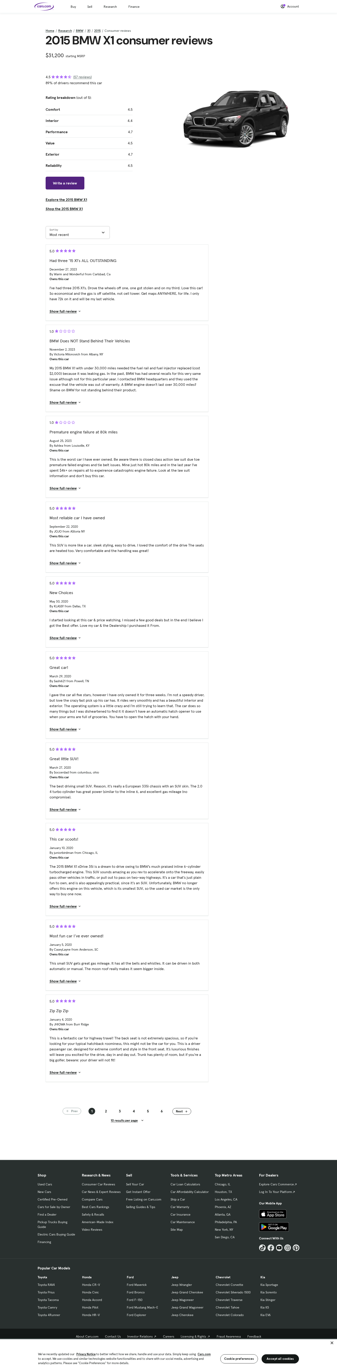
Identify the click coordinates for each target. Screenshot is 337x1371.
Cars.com (204, 1354)
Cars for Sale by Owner (54, 1207)
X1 (88, 31)
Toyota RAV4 (46, 1285)
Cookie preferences (239, 1359)
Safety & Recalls (93, 1214)
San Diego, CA (225, 1237)
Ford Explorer (136, 1315)
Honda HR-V (91, 1315)
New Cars (44, 1192)
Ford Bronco (136, 1292)
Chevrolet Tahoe (227, 1307)
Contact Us (113, 1336)
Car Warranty (180, 1207)
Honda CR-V (91, 1285)
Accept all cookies (280, 1359)
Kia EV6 (265, 1315)
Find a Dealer (47, 1214)
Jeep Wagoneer (182, 1300)
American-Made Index (97, 1222)
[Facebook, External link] (271, 1247)
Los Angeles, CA (226, 1199)
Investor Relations (140, 1336)
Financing (44, 1242)
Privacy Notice (86, 1354)
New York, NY (224, 1230)
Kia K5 (264, 1307)
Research (110, 7)
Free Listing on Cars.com (143, 1199)
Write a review (65, 183)
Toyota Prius (46, 1292)
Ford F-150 (134, 1300)
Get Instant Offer (138, 1192)
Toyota (42, 1277)
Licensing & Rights (193, 1336)
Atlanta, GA (222, 1214)
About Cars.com (87, 1336)
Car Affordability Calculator (190, 1192)
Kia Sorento (268, 1292)
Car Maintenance (183, 1222)
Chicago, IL (222, 1184)
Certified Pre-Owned (52, 1199)
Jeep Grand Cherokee (187, 1292)
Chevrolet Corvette (229, 1285)
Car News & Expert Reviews (101, 1192)
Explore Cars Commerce (276, 1184)
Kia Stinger (267, 1300)
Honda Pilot (90, 1307)
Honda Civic (90, 1292)
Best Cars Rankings (95, 1207)
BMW (79, 31)
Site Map (177, 1230)
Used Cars (45, 1184)
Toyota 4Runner (49, 1315)
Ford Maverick (137, 1285)
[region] (168, 1354)
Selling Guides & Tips (140, 1207)
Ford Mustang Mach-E (142, 1307)
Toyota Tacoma (48, 1300)
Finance (134, 7)
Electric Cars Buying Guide (56, 1234)
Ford (130, 1277)
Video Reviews (92, 1230)
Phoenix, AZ (223, 1207)
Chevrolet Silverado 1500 (233, 1292)
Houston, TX (223, 1192)
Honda (86, 1277)
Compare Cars (92, 1199)
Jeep (174, 1277)
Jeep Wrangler (181, 1285)
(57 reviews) (82, 77)
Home (50, 31)
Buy (73, 7)
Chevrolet (223, 1277)
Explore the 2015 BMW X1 (66, 199)
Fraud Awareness (229, 1336)
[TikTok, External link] (262, 1247)
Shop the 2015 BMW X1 (64, 208)
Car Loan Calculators (185, 1184)
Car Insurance (181, 1214)
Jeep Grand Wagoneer (187, 1307)
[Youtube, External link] (279, 1247)
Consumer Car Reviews (98, 1184)
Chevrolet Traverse (229, 1300)
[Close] (332, 1343)
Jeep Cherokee (182, 1315)
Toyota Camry (47, 1307)
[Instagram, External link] (287, 1247)
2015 (97, 31)
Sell (89, 7)
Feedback (254, 1336)
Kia (262, 1277)
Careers (168, 1336)
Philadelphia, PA (226, 1222)
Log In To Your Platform (275, 1192)
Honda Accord (92, 1300)
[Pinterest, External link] (296, 1247)
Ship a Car (178, 1199)
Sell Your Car (135, 1184)
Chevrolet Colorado (230, 1315)
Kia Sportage (269, 1285)
